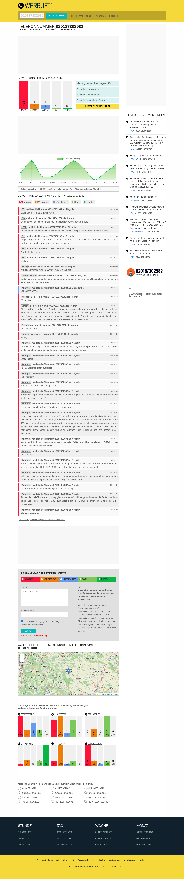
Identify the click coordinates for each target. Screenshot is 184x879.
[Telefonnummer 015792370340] (33, 765)
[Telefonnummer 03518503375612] (100, 765)
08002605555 (144, 190)
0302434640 (101, 845)
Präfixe (102, 860)
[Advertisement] (68, 55)
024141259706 (143, 257)
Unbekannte (69, 579)
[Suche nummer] (31, 14)
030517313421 (64, 838)
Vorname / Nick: (28, 610)
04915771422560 (103, 832)
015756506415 (147, 159)
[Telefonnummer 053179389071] (66, 765)
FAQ (72, 860)
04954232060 (24, 832)
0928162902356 (143, 131)
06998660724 (143, 244)
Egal (84, 579)
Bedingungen (41, 621)
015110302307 (143, 845)
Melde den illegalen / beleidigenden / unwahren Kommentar (42, 520)
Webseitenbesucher (86, 860)
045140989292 (154, 232)
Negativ (29, 579)
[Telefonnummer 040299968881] (66, 736)
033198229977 (145, 213)
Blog (65, 860)
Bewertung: (26, 587)
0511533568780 (144, 149)
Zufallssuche (129, 860)
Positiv (104, 579)
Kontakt (142, 860)
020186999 (147, 200)
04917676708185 (103, 838)
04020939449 (143, 838)
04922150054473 (144, 832)
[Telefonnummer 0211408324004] (100, 736)
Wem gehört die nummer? (48, 860)
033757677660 (144, 172)
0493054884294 (64, 845)
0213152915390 (64, 832)
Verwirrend (50, 579)
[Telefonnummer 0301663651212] (33, 736)
